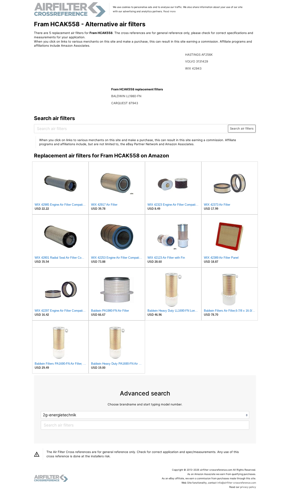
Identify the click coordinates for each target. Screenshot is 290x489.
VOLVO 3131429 (196, 61)
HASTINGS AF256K (199, 54)
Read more (169, 11)
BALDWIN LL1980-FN (126, 96)
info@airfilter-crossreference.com (236, 482)
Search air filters (242, 128)
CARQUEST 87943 (124, 103)
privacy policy (248, 487)
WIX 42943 (193, 68)
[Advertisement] (71, 81)
